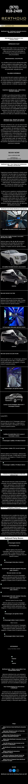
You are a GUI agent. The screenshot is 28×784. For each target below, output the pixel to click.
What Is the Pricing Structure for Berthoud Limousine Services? (11, 735)
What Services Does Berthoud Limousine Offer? (14, 727)
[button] (14, 728)
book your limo (15, 203)
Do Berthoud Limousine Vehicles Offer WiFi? (13, 748)
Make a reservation (8, 112)
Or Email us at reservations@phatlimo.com (14, 158)
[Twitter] (14, 770)
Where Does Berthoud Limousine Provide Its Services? (14, 739)
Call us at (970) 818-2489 (14, 155)
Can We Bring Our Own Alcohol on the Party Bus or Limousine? (13, 744)
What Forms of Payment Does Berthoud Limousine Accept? (13, 760)
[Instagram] (17, 770)
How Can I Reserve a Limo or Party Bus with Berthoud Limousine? (13, 731)
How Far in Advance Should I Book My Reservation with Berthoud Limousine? (13, 756)
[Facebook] (10, 770)
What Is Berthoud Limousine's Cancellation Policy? (11, 752)
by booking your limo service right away (16, 534)
